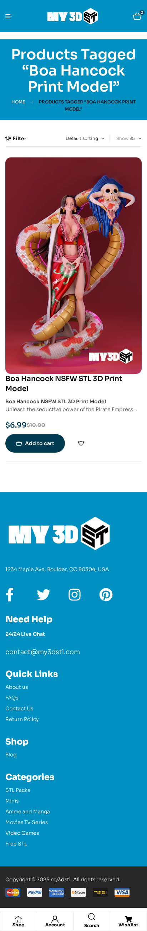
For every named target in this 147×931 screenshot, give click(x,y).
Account (55, 924)
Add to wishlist (81, 443)
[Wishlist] (128, 919)
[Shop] (18, 919)
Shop (18, 924)
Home (18, 101)
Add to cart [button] (39, 443)
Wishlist (128, 924)
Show (122, 138)
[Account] (55, 919)
